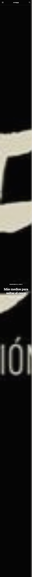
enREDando (20, 297)
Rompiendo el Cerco (16, 284)
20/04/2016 (11, 297)
